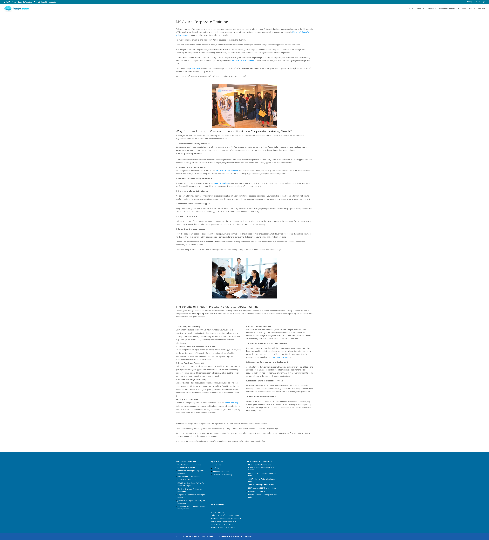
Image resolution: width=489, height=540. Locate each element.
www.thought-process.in (227, 527)
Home (411, 8)
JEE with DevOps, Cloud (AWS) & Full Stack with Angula (191, 484)
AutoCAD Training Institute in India (261, 485)
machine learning (281, 357)
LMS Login (469, 2)
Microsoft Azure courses (243, 60)
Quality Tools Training (256, 491)
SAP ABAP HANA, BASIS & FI (188, 480)
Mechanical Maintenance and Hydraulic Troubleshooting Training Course (261, 467)
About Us (420, 8)
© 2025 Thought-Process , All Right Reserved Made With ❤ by (204, 536)
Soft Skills (216, 468)
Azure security (231, 402)
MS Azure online (221, 183)
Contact (481, 8)
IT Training (217, 465)
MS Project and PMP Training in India (262, 488)
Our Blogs (462, 8)
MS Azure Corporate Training (189, 476)
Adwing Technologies (242, 536)
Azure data (195, 68)
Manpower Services (447, 8)
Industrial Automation (221, 471)
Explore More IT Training (222, 475)
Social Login (480, 2)
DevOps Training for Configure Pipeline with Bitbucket (189, 466)
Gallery (472, 8)
